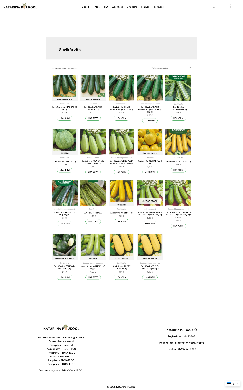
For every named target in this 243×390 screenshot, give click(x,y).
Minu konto (132, 7)
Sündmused (117, 7)
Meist (97, 7)
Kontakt (145, 7)
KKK (106, 7)
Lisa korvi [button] (65, 118)
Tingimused (158, 7)
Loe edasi (150, 223)
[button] (86, 7)
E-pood (85, 7)
